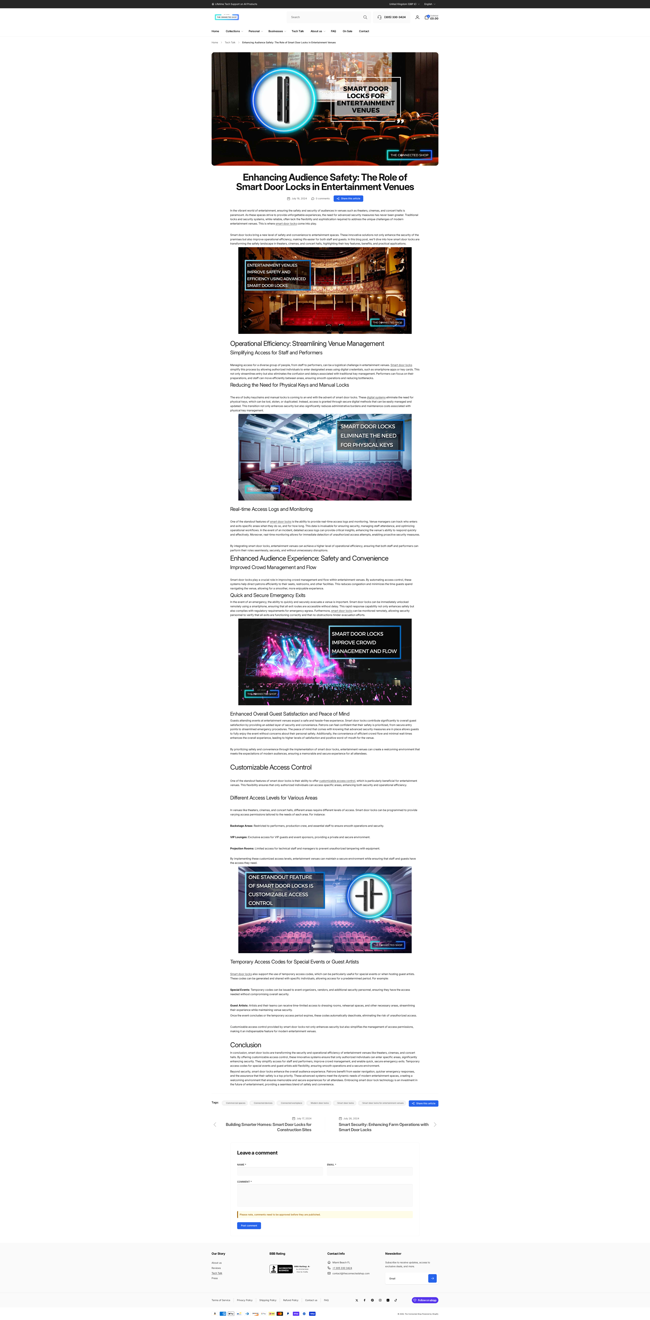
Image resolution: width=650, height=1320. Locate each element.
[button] (431, 17)
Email (331, 1164)
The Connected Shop (413, 1314)
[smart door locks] (325, 335)
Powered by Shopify (430, 1314)
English (428, 4)
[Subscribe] (432, 1278)
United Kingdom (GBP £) (402, 4)
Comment (244, 1181)
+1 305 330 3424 (342, 1268)
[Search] (365, 17)
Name (241, 1164)
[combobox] (329, 17)
